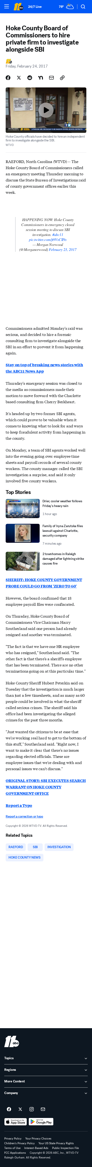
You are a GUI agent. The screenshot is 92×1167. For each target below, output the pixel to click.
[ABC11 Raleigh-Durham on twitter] (20, 1109)
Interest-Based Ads (36, 1148)
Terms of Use (12, 1148)
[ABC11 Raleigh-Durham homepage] (18, 6)
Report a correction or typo (24, 816)
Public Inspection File (65, 1148)
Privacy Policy (12, 1138)
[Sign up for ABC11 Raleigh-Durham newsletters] (43, 1109)
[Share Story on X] (19, 78)
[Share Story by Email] (51, 78)
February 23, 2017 (62, 249)
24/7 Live (35, 7)
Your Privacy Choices (38, 1138)
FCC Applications (15, 1152)
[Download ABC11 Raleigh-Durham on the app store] (15, 1122)
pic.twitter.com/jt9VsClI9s (48, 239)
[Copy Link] (62, 78)
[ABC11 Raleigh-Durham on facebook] (9, 1109)
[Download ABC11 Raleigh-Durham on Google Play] (41, 1122)
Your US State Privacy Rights (56, 1143)
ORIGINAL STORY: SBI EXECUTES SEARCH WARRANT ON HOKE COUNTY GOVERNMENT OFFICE (46, 787)
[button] (7, 6)
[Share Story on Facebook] (8, 78)
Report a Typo (19, 805)
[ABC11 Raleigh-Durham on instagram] (31, 1109)
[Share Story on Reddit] (30, 78)
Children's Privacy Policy (19, 1143)
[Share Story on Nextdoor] (41, 78)
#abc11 (57, 234)
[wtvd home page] (11, 1041)
